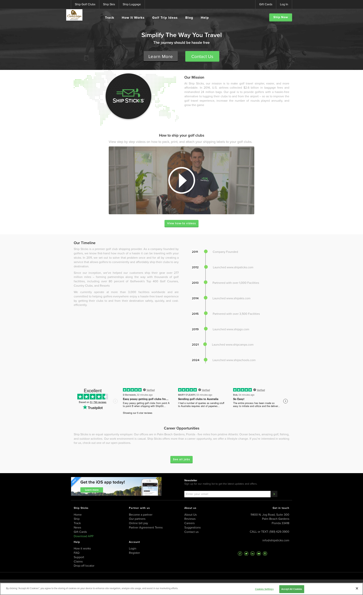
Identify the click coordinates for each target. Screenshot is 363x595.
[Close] (357, 588)
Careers (189, 523)
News (77, 527)
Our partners (137, 519)
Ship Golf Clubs (85, 4)
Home (78, 514)
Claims (78, 561)
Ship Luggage (132, 4)
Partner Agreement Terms (146, 527)
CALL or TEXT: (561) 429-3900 (269, 531)
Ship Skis (109, 4)
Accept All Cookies (291, 589)
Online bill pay (138, 523)
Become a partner (140, 514)
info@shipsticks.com (275, 540)
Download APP (83, 536)
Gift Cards (265, 4)
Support (79, 557)
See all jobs (181, 459)
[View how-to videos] (181, 180)
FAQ (76, 553)
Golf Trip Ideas (165, 17)
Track (109, 17)
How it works (82, 548)
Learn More (160, 56)
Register (134, 553)
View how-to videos (181, 223)
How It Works (133, 17)
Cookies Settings (264, 589)
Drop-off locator (84, 565)
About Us (190, 514)
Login (132, 548)
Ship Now (280, 17)
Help (205, 17)
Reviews (189, 519)
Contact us (191, 532)
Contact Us (202, 56)
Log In (284, 4)
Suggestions (192, 527)
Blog (189, 17)
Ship (77, 519)
